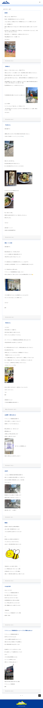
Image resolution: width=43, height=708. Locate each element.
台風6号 (6, 471)
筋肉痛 (6, 12)
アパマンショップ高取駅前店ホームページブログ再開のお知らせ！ (19, 630)
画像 (6, 409)
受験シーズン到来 (8, 242)
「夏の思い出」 (8, 322)
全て (12, 60)
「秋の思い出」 (8, 125)
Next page (39, 695)
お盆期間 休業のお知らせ (10, 414)
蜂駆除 (6, 522)
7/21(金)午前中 (8, 586)
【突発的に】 (7, 66)
